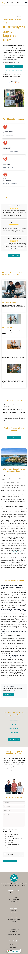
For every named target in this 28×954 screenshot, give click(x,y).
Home (4, 16)
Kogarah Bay (23, 551)
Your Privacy (12, 946)
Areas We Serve (11, 16)
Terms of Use (12, 944)
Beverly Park (4, 564)
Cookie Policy (13, 947)
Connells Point (14, 728)
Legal (11, 949)
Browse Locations (14, 739)
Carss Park (15, 551)
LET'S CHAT (14, 66)
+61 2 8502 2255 (15, 932)
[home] (10, 2)
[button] (25, 2)
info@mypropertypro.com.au (14, 934)
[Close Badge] (20, 950)
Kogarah (19, 16)
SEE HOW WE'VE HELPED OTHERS (14, 71)
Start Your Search (14, 255)
